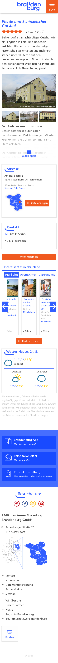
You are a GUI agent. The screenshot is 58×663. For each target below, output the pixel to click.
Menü (52, 10)
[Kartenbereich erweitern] (53, 277)
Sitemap (10, 594)
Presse (9, 609)
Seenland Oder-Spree (15, 188)
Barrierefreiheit (14, 589)
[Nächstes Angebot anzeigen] (53, 307)
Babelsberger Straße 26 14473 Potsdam (19, 530)
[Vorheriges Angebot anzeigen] (5, 307)
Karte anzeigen (39, 203)
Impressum (12, 580)
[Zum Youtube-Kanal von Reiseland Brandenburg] (41, 504)
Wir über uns (13, 600)
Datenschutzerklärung (19, 585)
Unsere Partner (14, 605)
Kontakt (10, 576)
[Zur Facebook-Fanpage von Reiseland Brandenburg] (25, 504)
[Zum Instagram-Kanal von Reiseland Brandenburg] (33, 504)
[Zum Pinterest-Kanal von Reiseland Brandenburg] (17, 504)
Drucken (9, 637)
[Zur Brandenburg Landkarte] (26, 555)
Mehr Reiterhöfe (29, 257)
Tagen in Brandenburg (19, 614)
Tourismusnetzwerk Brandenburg (26, 619)
